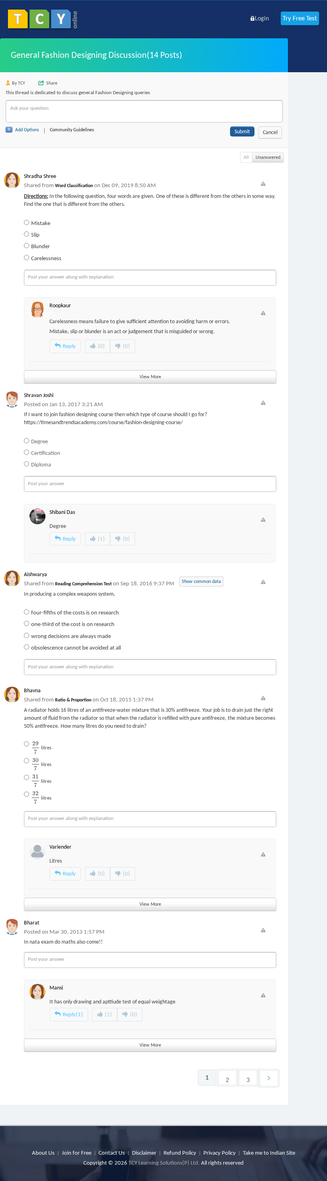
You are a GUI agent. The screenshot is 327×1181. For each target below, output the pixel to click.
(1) (101, 538)
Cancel (270, 132)
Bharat (31, 922)
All (246, 157)
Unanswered (268, 157)
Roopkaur (60, 305)
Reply (69, 346)
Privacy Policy (219, 1152)
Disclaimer (144, 1152)
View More (150, 376)
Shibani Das (62, 512)
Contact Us (111, 1152)
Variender (60, 846)
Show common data (201, 581)
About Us (43, 1152)
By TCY (18, 83)
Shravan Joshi (38, 395)
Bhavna (32, 690)
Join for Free (76, 1152)
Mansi (56, 987)
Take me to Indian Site (269, 1152)
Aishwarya (35, 574)
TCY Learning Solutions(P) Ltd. (164, 1162)
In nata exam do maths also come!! (63, 941)
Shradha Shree (40, 176)
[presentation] (35, 747)
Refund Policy (180, 1152)
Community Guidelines (72, 129)
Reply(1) (73, 1014)
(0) (101, 346)
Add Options (27, 129)
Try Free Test (300, 18)
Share (51, 83)
